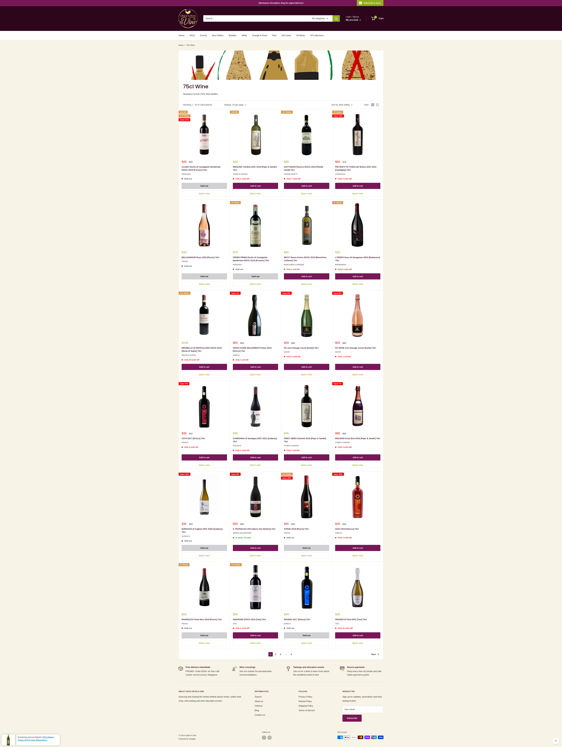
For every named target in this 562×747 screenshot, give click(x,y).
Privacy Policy (305, 696)
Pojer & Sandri (240, 174)
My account (352, 20)
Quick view (204, 193)
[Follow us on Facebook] (264, 738)
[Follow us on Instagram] (270, 738)
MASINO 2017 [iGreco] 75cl (297, 619)
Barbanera (340, 265)
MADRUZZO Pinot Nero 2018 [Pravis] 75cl (202, 619)
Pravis (185, 261)
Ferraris (186, 174)
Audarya (237, 446)
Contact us (260, 715)
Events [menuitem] (203, 35)
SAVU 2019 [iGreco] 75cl (347, 529)
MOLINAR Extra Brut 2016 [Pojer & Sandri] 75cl (357, 438)
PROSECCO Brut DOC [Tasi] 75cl (351, 619)
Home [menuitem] (181, 35)
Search (258, 696)
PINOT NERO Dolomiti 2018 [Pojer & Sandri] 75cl (305, 440)
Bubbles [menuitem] (233, 35)
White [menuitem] (244, 35)
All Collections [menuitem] (317, 35)
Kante (287, 352)
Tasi (235, 624)
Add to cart (255, 186)
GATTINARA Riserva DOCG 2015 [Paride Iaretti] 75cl (303, 168)
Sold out (204, 186)
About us (259, 701)
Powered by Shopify (187, 739)
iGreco (236, 355)
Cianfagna (340, 174)
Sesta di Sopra (189, 355)
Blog (257, 710)
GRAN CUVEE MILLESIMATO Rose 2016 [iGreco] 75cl (252, 349)
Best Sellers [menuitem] (218, 35)
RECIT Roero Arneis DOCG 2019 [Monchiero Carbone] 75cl (305, 259)
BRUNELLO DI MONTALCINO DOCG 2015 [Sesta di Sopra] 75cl (202, 349)
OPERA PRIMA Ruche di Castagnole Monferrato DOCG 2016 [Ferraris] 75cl (251, 259)
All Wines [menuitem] (300, 35)
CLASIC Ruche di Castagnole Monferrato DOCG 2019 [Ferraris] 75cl (201, 168)
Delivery (259, 706)
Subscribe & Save (372, 3)
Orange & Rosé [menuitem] (259, 35)
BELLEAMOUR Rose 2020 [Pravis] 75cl (200, 257)
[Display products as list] (377, 104)
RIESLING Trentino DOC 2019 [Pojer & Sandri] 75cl (255, 168)
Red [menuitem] (274, 35)
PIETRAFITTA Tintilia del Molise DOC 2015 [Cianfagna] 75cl (355, 168)
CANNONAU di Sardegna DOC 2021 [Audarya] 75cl (255, 440)
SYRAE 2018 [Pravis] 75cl (296, 529)
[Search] (336, 18)
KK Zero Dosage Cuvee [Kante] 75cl (301, 348)
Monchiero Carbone (294, 265)
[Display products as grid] (372, 104)
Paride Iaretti (290, 174)
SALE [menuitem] (192, 35)
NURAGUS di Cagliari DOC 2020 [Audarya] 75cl (202, 530)
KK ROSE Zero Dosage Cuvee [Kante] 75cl (355, 348)
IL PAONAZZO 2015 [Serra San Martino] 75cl (254, 529)
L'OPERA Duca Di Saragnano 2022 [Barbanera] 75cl (357, 259)
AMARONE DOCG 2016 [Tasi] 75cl (249, 619)
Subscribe (352, 718)
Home (181, 45)
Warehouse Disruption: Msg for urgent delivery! (281, 3)
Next (373, 654)
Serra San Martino (242, 533)
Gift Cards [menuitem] (286, 35)
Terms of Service (307, 710)
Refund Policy (305, 701)
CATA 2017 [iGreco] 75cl (193, 438)
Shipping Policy (306, 706)
